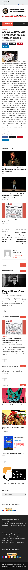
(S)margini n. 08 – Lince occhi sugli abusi (13, 405)
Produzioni (4, 336)
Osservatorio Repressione (16, 295)
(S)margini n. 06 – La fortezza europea (13, 453)
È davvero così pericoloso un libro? (12, 371)
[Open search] (24, 24)
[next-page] (5, 311)
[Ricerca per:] (14, 265)
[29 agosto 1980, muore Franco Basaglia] (14, 280)
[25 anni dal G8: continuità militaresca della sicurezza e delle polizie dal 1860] (14, 327)
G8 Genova (4, 29)
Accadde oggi (5, 288)
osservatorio (12, 40)
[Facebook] (19, 4)
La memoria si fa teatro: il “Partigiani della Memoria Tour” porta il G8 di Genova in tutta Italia (13, 195)
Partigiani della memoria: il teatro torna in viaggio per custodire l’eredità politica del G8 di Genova (14, 169)
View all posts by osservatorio (17, 256)
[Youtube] (23, 4)
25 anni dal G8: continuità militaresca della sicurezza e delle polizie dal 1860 (12, 340)
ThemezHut (8, 568)
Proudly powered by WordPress (9, 566)
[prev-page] (3, 311)
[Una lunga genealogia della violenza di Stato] (14, 210)
